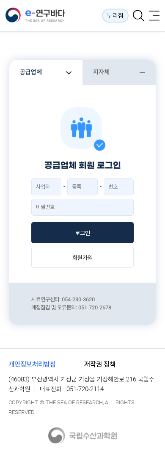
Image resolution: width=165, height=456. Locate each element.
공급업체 (31, 72)
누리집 (115, 15)
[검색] (138, 16)
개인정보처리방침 (32, 364)
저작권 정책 (100, 364)
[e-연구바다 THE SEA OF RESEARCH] (42, 15)
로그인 (82, 233)
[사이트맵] (154, 16)
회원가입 (82, 257)
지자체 (101, 72)
